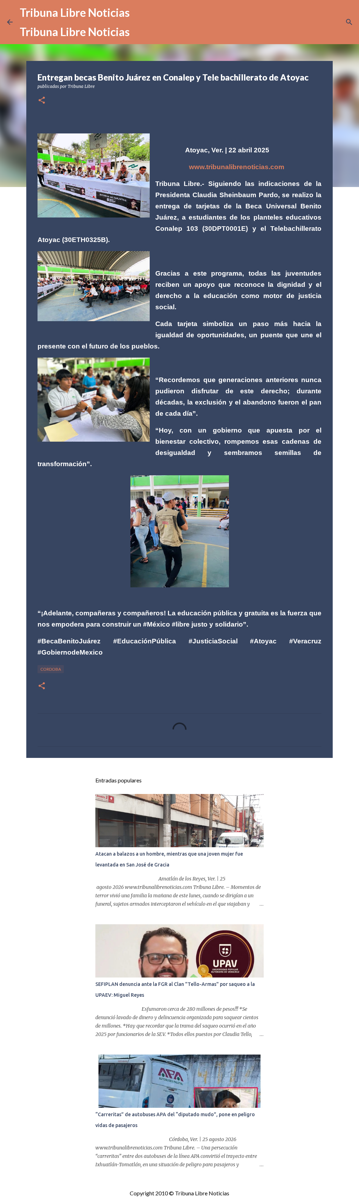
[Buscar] (349, 22)
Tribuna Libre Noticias (75, 12)
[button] (42, 100)
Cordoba (50, 669)
